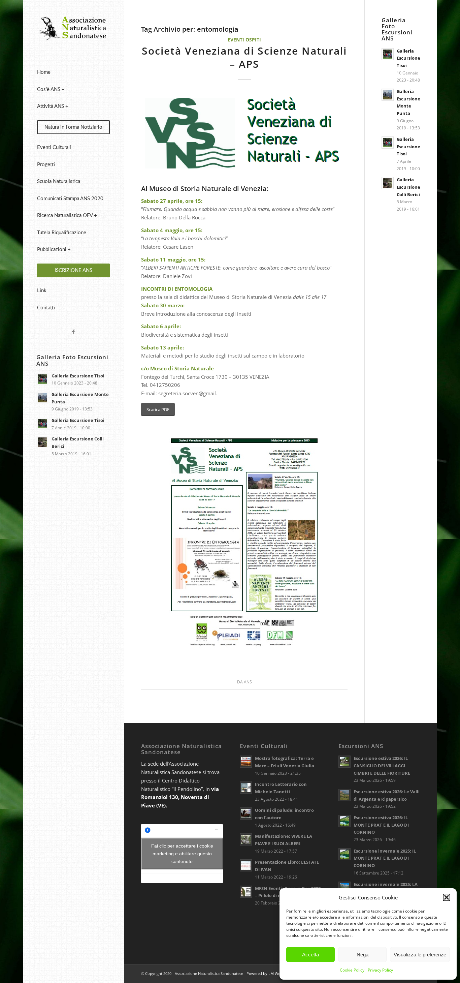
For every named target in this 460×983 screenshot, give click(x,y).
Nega (362, 954)
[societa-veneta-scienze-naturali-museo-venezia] (244, 137)
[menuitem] (73, 72)
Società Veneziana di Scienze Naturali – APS (244, 57)
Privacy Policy (380, 970)
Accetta (310, 954)
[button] (446, 897)
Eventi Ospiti (244, 40)
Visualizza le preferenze (420, 954)
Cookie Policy (352, 970)
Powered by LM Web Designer (273, 973)
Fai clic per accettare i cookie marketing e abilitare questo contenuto (182, 853)
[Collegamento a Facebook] (73, 331)
